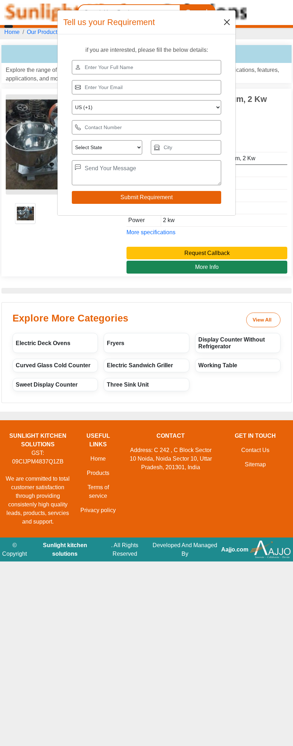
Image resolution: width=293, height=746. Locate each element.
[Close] (227, 22)
